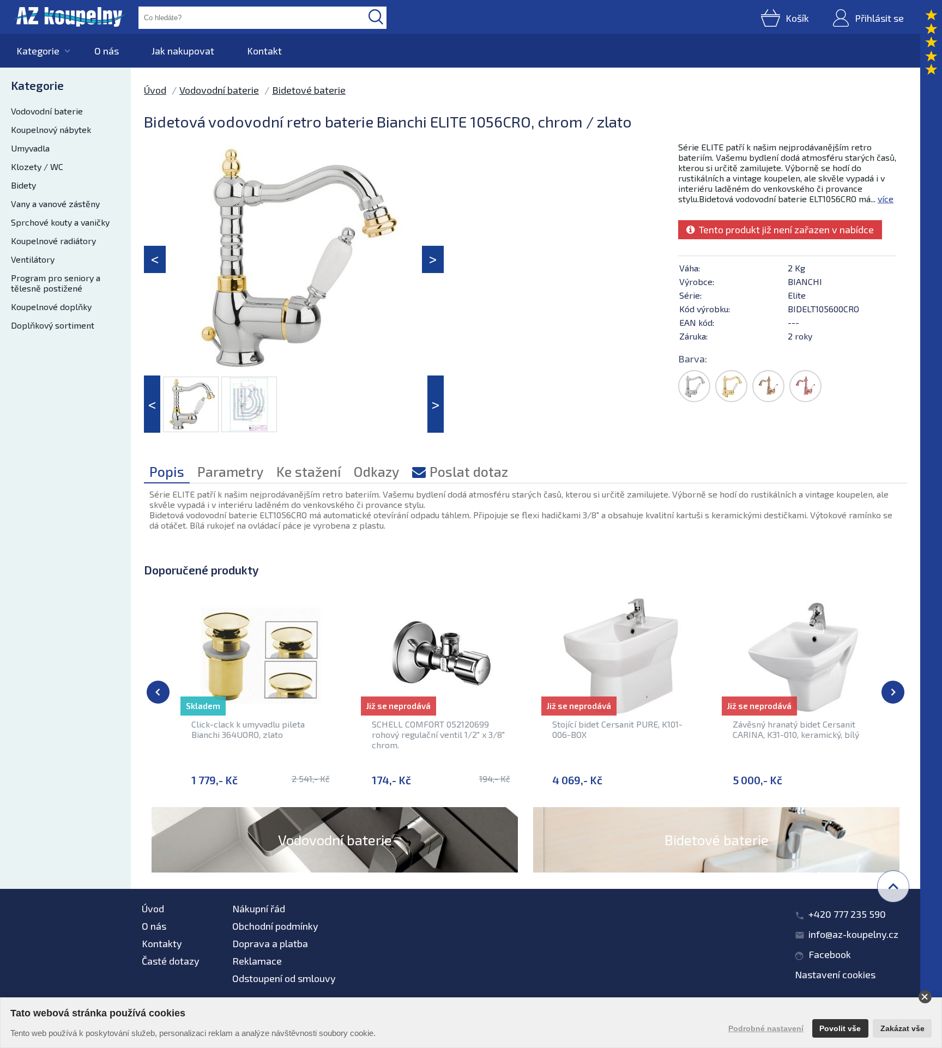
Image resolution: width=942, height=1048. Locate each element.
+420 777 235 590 (847, 914)
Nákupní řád (258, 908)
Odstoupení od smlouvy (284, 978)
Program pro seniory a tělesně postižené (55, 282)
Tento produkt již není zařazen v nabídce (784, 229)
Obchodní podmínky (275, 926)
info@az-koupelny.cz (853, 934)
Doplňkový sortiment (52, 325)
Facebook (829, 954)
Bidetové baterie (309, 90)
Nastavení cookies (835, 974)
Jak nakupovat (183, 51)
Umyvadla (30, 148)
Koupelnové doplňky (51, 306)
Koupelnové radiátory (53, 240)
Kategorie (37, 51)
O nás (106, 51)
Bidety (23, 185)
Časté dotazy (171, 961)
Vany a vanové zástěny (55, 203)
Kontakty (162, 943)
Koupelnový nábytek (51, 129)
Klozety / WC (37, 166)
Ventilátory (33, 259)
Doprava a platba (270, 943)
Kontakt (264, 51)
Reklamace (257, 961)
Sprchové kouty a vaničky (60, 222)
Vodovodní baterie (47, 111)
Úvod (155, 90)
